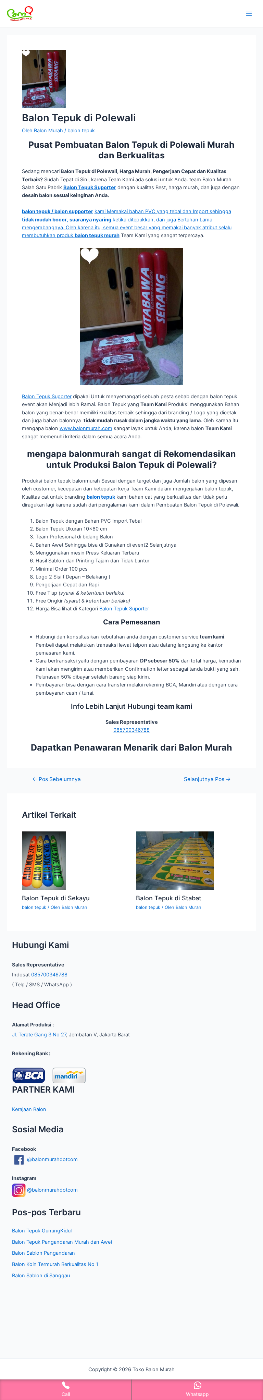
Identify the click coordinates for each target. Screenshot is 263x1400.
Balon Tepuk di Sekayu (56, 898)
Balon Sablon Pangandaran (43, 1253)
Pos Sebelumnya (56, 779)
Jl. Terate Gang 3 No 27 (39, 1035)
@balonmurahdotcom (52, 1159)
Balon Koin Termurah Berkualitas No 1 (55, 1264)
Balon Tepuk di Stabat (168, 898)
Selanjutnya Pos (207, 779)
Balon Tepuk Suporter (47, 396)
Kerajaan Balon (29, 1109)
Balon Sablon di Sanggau (41, 1276)
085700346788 (131, 730)
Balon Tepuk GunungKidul (42, 1231)
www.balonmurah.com (86, 428)
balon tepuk (81, 130)
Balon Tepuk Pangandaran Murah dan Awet (62, 1242)
